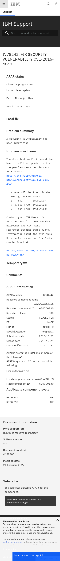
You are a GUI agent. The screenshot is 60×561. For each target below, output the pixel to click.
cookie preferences (13, 542)
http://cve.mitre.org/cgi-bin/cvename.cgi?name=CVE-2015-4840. (28, 180)
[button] (57, 520)
